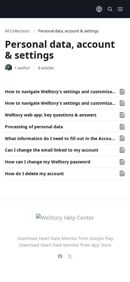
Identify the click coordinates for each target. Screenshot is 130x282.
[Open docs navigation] (120, 9)
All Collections (17, 31)
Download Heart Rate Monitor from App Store (65, 245)
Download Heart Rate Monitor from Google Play (65, 238)
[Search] (110, 9)
